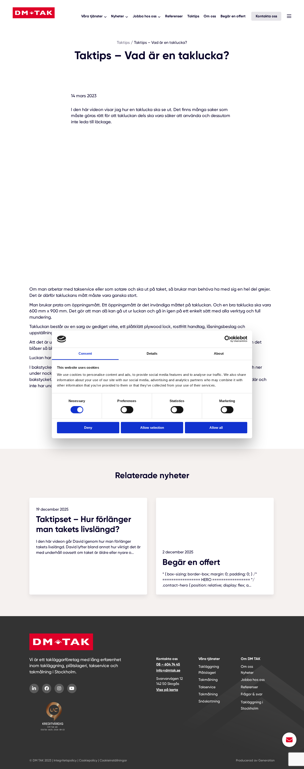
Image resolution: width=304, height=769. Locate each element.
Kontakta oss (266, 16)
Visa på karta (167, 690)
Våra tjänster (92, 16)
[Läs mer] (88, 530)
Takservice (207, 687)
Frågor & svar (251, 694)
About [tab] (219, 353)
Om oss (210, 16)
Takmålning (208, 680)
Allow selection (152, 427)
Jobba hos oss (144, 16)
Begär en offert (233, 16)
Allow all (216, 427)
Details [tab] (152, 353)
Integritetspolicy (65, 760)
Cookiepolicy (88, 760)
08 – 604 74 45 (168, 664)
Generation (266, 760)
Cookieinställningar (113, 760)
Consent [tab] (85, 353)
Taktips (193, 16)
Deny (88, 427)
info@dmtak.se (168, 670)
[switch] (127, 409)
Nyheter (117, 16)
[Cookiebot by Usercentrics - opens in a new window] (227, 339)
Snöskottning (209, 701)
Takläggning (209, 666)
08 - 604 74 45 (30, 24)
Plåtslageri (207, 672)
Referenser (174, 16)
